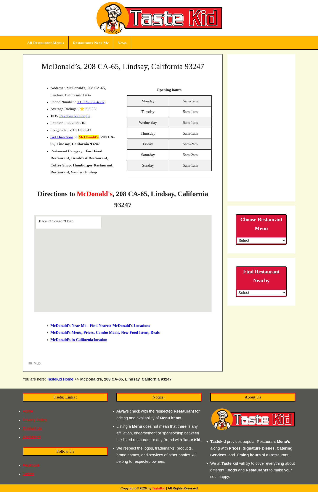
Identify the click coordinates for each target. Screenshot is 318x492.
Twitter (28, 474)
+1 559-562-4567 (90, 102)
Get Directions (61, 137)
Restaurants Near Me (91, 43)
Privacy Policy (35, 420)
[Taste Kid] (159, 18)
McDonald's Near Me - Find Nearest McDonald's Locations (100, 325)
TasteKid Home (60, 379)
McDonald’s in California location (78, 339)
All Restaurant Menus (45, 43)
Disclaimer (32, 437)
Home (28, 411)
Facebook (31, 465)
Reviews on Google (74, 116)
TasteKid (158, 488)
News (122, 43)
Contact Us (32, 428)
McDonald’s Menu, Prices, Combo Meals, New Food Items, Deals (105, 332)
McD (37, 363)
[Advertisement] (261, 128)
